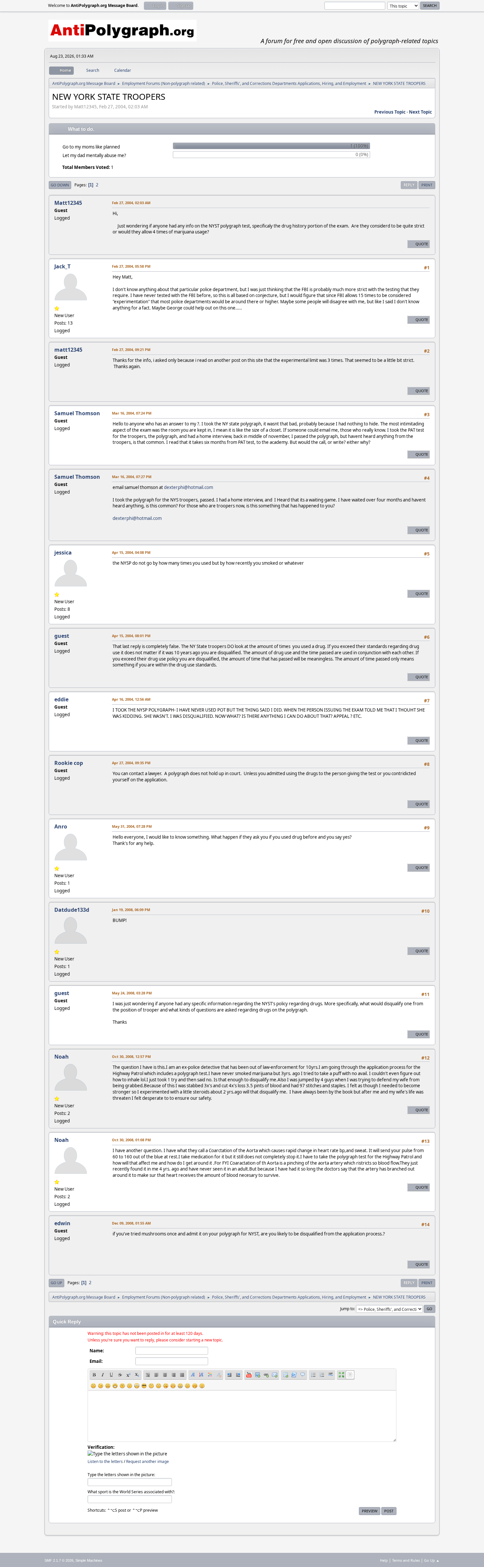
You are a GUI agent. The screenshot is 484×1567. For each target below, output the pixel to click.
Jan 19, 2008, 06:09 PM (131, 909)
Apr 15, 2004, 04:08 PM (131, 552)
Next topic (420, 112)
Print (426, 184)
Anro (60, 826)
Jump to (347, 1308)
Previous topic (390, 112)
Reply (409, 184)
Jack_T (62, 266)
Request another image (147, 1461)
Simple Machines (88, 1560)
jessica (63, 552)
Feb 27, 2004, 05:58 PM (131, 266)
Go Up (56, 1282)
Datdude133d (71, 909)
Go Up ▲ (432, 1560)
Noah (61, 1056)
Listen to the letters (105, 1461)
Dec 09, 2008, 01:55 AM (131, 1223)
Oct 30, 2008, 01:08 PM (131, 1139)
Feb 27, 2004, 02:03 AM (131, 202)
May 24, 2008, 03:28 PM (132, 992)
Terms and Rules (406, 1560)
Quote (422, 243)
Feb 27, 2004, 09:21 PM (131, 349)
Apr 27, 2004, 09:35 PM (131, 762)
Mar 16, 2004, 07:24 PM (131, 413)
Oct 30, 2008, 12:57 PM (131, 1056)
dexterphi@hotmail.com (188, 487)
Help (384, 1560)
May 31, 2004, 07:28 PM (132, 826)
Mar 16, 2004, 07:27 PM (131, 476)
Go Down (60, 184)
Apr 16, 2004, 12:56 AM (131, 699)
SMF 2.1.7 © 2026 (58, 1560)
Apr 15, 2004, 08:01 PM (131, 635)
